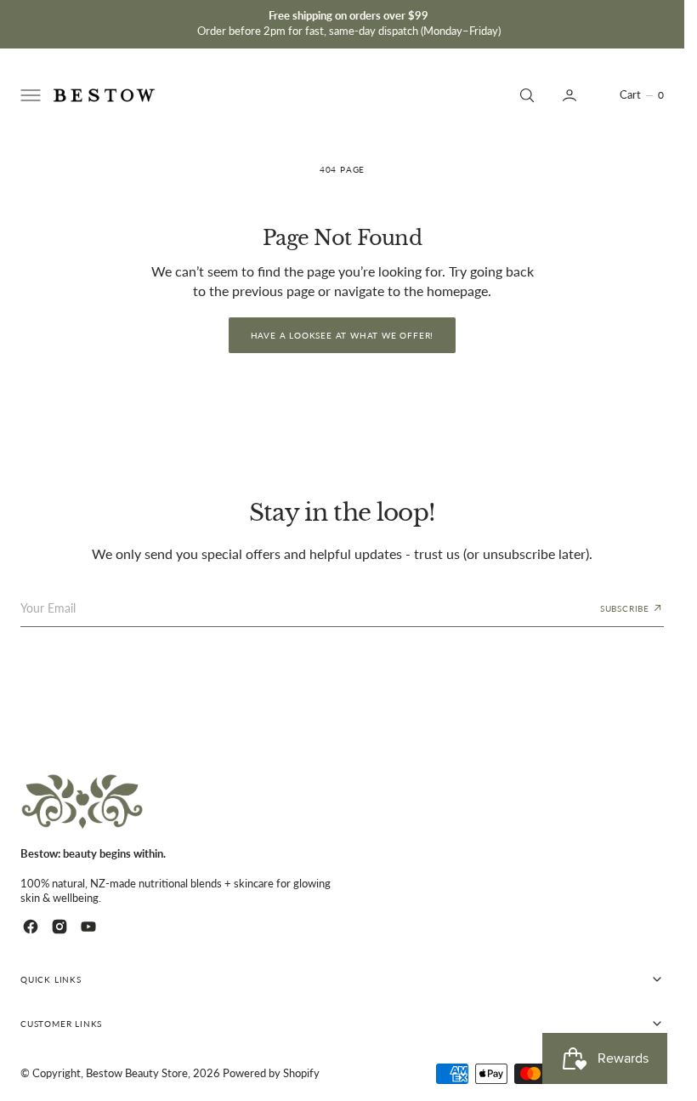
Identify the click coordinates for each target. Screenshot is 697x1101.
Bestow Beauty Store (137, 1073)
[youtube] (88, 926)
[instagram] (59, 926)
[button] (28, 95)
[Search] (525, 95)
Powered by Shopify (271, 1073)
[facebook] (30, 926)
